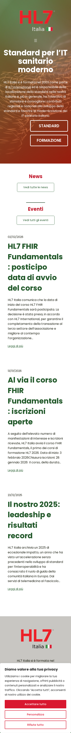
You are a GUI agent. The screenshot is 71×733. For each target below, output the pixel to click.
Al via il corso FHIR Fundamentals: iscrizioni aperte (35, 401)
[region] (35, 698)
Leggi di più (15, 346)
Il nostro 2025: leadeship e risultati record (34, 520)
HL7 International (19, 87)
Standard (49, 126)
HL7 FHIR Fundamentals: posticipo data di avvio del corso (35, 267)
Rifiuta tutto (35, 725)
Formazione (49, 140)
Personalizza (35, 714)
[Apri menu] (35, 40)
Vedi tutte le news (35, 187)
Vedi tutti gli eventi (35, 220)
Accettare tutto (35, 704)
